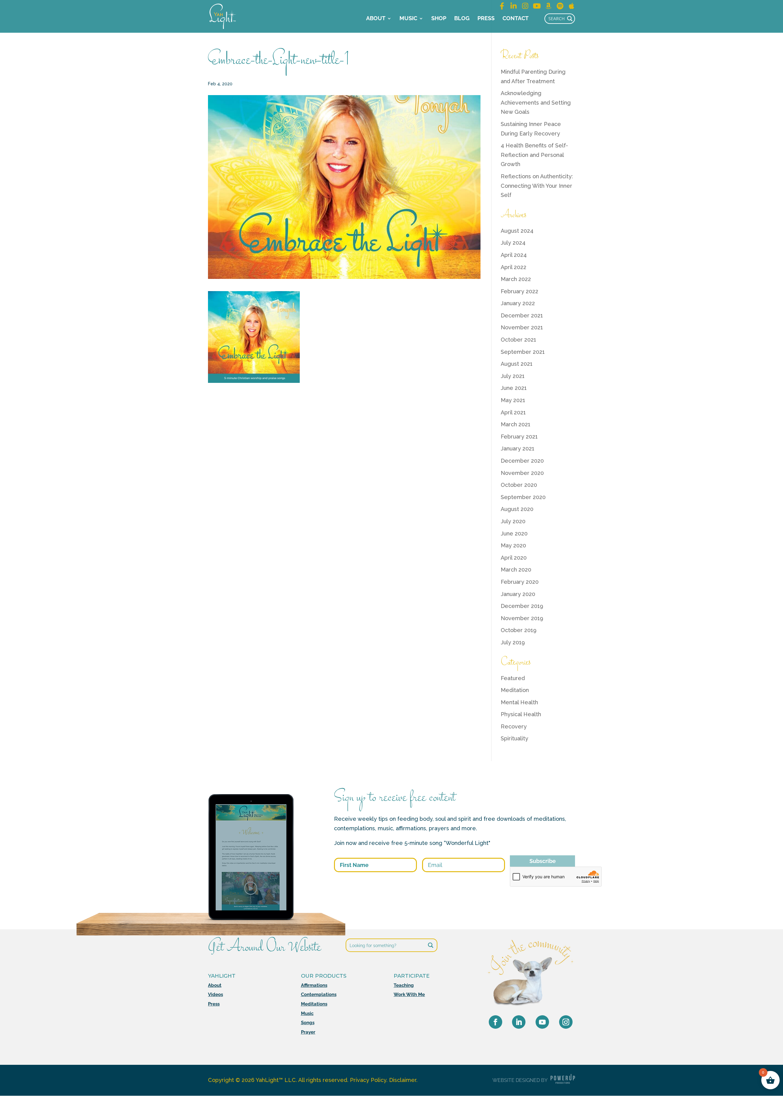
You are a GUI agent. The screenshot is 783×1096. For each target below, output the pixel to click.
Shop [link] (438, 18)
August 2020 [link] (517, 509)
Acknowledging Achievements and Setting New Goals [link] (536, 102)
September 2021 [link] (523, 352)
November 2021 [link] (522, 327)
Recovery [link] (514, 726)
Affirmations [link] (314, 985)
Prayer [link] (308, 1032)
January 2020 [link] (518, 594)
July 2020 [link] (513, 521)
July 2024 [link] (513, 242)
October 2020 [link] (519, 485)
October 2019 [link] (518, 630)
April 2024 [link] (514, 255)
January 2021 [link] (517, 448)
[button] (495, 1022)
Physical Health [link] (521, 714)
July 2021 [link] (513, 376)
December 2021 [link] (522, 315)
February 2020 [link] (520, 582)
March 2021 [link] (515, 424)
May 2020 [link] (513, 545)
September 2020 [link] (523, 497)
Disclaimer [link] (402, 1080)
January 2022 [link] (518, 303)
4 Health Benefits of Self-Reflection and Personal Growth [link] (534, 154)
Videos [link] (215, 994)
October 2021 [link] (518, 339)
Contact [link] (516, 18)
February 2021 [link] (519, 436)
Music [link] (408, 18)
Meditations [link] (314, 1004)
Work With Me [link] (409, 994)
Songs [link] (307, 1022)
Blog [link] (461, 18)
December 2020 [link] (522, 460)
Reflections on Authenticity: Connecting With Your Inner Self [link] (537, 185)
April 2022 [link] (513, 267)
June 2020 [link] (514, 533)
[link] (223, 16)
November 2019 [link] (522, 618)
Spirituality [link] (514, 738)
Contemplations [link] (318, 994)
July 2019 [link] (513, 642)
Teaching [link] (404, 985)
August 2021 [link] (517, 364)
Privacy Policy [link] (368, 1080)
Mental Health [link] (519, 702)
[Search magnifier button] (569, 18)
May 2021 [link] (513, 400)
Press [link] (486, 18)
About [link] (375, 18)
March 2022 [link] (516, 279)
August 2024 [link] (517, 231)
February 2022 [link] (519, 291)
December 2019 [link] (522, 606)
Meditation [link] (515, 690)
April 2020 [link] (514, 557)
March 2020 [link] (516, 569)
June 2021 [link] (514, 388)
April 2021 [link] (513, 412)
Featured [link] (513, 678)
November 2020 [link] (522, 473)
